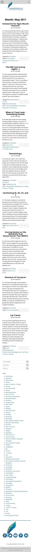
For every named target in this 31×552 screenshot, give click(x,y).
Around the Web (10, 388)
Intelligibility (9, 447)
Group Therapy (10, 437)
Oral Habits (11, 60)
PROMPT (8, 487)
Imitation (8, 445)
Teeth (11, 149)
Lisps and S (9, 145)
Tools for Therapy (7, 188)
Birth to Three (9, 394)
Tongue (26, 186)
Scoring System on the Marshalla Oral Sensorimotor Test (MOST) (15, 234)
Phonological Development (10, 147)
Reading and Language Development (16, 491)
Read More (23, 58)
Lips (20, 352)
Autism (7, 390)
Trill (6, 511)
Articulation (12, 143)
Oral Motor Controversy (9, 108)
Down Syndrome (10, 410)
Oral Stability (9, 473)
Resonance (8, 493)
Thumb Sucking (10, 503)
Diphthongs (9, 376)
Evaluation (9, 271)
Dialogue (8, 408)
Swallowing (8, 499)
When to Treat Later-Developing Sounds (15, 113)
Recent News (9, 380)
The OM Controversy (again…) (15, 68)
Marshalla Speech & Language (12, 548)
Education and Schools (12, 423)
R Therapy (5, 149)
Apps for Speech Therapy (13, 384)
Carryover (9, 310)
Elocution (8, 425)
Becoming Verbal (10, 392)
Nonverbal (8, 465)
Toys (6, 509)
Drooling (8, 414)
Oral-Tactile (8, 475)
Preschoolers (9, 485)
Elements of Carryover (15, 277)
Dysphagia (15, 352)
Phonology (8, 483)
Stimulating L (15, 153)
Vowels (7, 513)
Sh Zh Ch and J (9, 495)
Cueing (8, 184)
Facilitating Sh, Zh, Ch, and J (15, 194)
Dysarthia (8, 378)
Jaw (12, 184)
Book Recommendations (12, 396)
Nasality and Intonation (12, 459)
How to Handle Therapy (12, 443)
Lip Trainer (15, 315)
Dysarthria (8, 416)
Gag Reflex (8, 433)
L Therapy (8, 453)
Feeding (7, 431)
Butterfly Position (10, 398)
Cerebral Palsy (6, 352)
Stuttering (8, 497)
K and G (7, 451)
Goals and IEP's (10, 435)
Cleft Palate (8, 404)
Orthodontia (9, 479)
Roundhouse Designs (17, 550)
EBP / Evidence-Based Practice (14, 420)
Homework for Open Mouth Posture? (15, 24)
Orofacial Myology (10, 477)
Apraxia (7, 386)
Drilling (7, 412)
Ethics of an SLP (10, 427)
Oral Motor (12, 56)
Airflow (7, 382)
